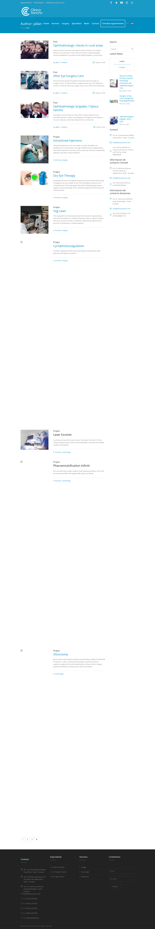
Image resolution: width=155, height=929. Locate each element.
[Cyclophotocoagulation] (34, 331)
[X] (116, 2)
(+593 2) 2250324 (31, 899)
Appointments (26, 2)
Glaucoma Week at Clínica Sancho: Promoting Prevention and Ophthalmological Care (126, 82)
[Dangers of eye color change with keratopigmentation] (114, 101)
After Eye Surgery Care (68, 76)
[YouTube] (121, 2)
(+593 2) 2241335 (31, 903)
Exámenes (85, 877)
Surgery (65, 160)
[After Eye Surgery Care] (34, 80)
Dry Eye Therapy (64, 175)
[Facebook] (111, 2)
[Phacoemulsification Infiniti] (34, 551)
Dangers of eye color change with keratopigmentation (127, 98)
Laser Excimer (62, 435)
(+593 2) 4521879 (31, 913)
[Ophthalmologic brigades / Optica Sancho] (34, 109)
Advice (64, 62)
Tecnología (85, 872)
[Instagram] (127, 2)
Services (58, 160)
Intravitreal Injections (67, 140)
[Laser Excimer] (34, 439)
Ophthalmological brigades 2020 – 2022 (126, 119)
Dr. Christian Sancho (59, 872)
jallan (57, 62)
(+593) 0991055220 (32, 918)
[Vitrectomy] (34, 740)
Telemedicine (38, 2)
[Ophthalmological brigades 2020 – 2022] (114, 120)
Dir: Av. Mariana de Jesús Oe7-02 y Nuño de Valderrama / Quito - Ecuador (35, 879)
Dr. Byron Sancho (58, 867)
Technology (66, 452)
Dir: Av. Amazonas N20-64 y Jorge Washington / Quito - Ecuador (33, 888)
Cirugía (83, 867)
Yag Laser (59, 211)
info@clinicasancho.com (55, 2)
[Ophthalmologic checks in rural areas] (34, 49)
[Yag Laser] (34, 220)
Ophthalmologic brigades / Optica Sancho (75, 108)
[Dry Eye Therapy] (34, 178)
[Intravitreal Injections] (34, 149)
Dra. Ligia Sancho (58, 877)
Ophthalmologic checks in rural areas (78, 45)
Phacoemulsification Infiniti (71, 466)
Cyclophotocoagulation (68, 246)
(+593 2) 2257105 (31, 908)
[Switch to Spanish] (132, 23)
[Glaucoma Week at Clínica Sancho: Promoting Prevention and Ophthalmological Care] (114, 83)
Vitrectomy (60, 654)
